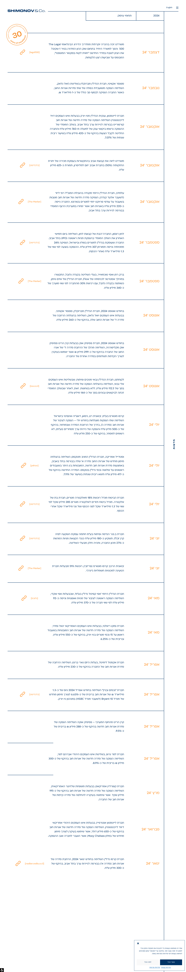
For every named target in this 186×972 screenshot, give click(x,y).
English (169, 7)
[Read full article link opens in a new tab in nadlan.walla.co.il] (18, 864)
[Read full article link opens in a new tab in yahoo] (23, 466)
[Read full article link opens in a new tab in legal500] (22, 52)
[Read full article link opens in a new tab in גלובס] (24, 598)
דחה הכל (147, 962)
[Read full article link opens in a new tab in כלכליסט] (22, 165)
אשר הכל (171, 962)
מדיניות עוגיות (166, 967)
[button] (138, 943)
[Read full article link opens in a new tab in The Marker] (21, 202)
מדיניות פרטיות (154, 967)
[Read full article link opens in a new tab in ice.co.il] (23, 386)
